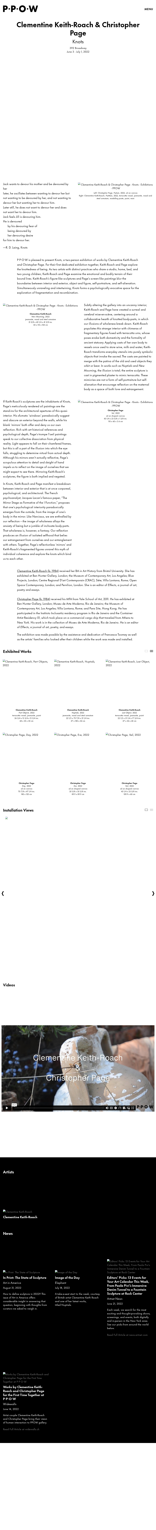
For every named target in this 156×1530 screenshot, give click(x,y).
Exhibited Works (146, 651)
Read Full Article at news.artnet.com (127, 1334)
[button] (3, 893)
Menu (148, 9)
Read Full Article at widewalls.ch (21, 1429)
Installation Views (146, 810)
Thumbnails (151, 651)
